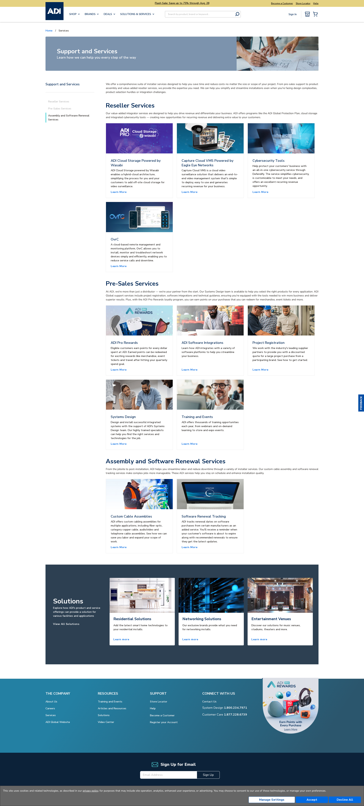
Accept (312, 800)
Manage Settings (271, 800)
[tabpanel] (142, 611)
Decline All (345, 800)
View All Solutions (66, 624)
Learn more (121, 639)
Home (49, 30)
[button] (361, 403)
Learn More (118, 192)
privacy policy (90, 791)
